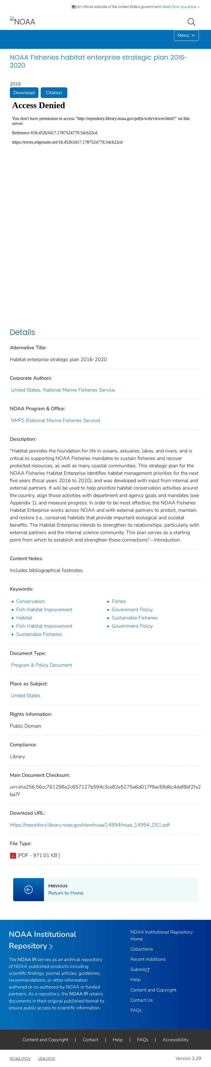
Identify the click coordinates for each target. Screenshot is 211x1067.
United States (25, 695)
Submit (138, 969)
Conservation (30, 601)
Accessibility (176, 1040)
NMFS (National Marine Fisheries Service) (55, 420)
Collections (142, 949)
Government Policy (132, 609)
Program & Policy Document (41, 665)
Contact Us (142, 1000)
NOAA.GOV (20, 1058)
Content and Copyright (153, 990)
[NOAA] (22, 21)
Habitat (24, 617)
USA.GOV (46, 1058)
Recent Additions (148, 959)
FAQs (136, 1010)
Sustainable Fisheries (135, 617)
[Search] (192, 21)
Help (136, 979)
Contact (90, 1040)
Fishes (119, 601)
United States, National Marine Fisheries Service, (63, 390)
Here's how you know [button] (179, 6)
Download (24, 93)
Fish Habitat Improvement (44, 609)
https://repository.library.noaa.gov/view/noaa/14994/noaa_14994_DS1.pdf (90, 825)
